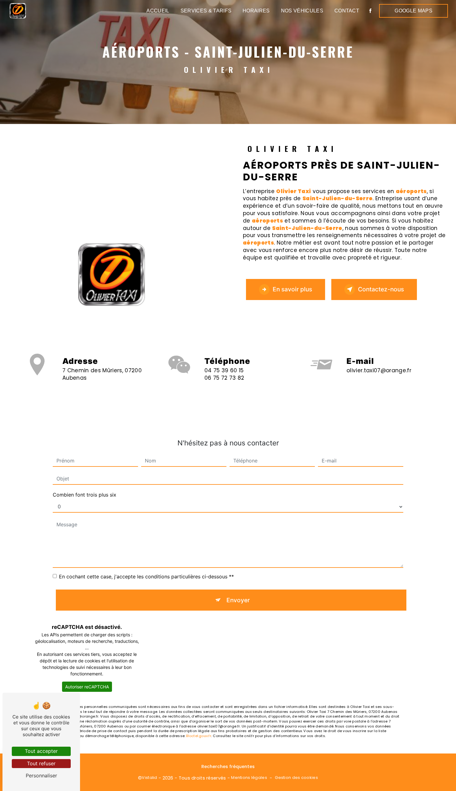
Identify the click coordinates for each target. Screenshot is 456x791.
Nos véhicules (302, 10)
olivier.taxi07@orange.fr (378, 370)
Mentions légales (249, 777)
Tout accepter (41, 751)
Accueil (157, 10)
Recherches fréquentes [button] (228, 766)
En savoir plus (292, 289)
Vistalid (149, 777)
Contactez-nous (381, 289)
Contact (346, 10)
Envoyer (238, 600)
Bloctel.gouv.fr (198, 735)
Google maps (413, 10)
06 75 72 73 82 (224, 378)
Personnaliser (41, 775)
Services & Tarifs (206, 10)
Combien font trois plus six (84, 495)
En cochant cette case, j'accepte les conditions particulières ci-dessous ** (146, 576)
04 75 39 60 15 (224, 370)
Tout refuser (41, 763)
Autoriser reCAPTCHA (87, 686)
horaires (256, 10)
